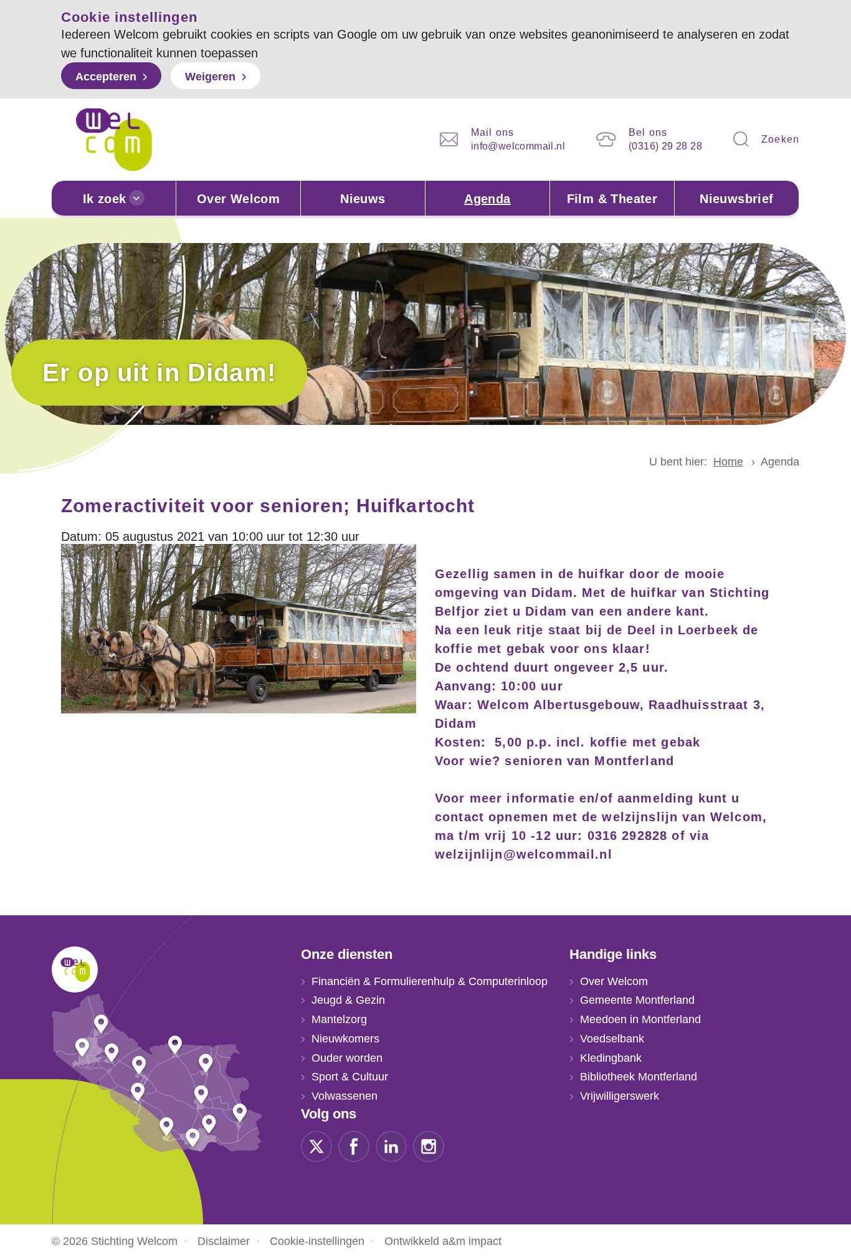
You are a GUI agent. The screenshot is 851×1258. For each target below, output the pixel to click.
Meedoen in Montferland (640, 1019)
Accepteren (105, 76)
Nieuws (362, 199)
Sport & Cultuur (349, 1076)
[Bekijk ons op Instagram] (428, 1145)
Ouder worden (347, 1058)
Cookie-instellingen (317, 1241)
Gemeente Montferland (637, 1000)
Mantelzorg (339, 1019)
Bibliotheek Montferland (638, 1076)
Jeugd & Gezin (348, 1000)
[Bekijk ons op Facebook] (353, 1145)
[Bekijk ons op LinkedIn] (391, 1145)
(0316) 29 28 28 (665, 146)
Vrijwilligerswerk (619, 1096)
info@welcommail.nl (518, 146)
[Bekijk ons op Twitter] (316, 1145)
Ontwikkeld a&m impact (443, 1241)
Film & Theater (612, 199)
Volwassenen (344, 1096)
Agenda (487, 199)
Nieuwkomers (345, 1038)
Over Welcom (238, 199)
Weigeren (210, 76)
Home (728, 461)
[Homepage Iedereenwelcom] (114, 139)
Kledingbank (611, 1058)
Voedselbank (612, 1038)
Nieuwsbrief (736, 199)
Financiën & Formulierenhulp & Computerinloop (429, 981)
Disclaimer (223, 1241)
